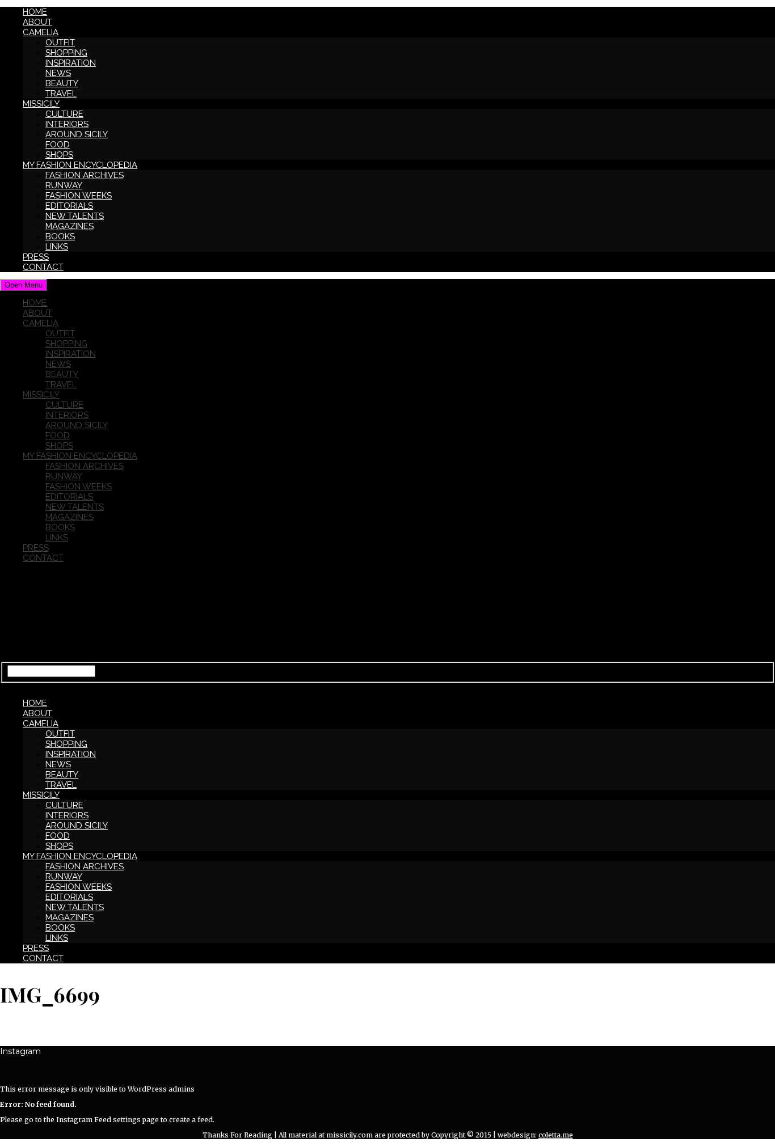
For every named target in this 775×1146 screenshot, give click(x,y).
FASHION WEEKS (78, 196)
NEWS (58, 73)
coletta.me (555, 1135)
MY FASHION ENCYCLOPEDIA (80, 165)
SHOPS (59, 155)
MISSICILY (41, 104)
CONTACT (43, 267)
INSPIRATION (70, 63)
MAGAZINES (69, 226)
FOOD (57, 144)
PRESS (36, 257)
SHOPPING (66, 53)
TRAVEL (61, 93)
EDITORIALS (69, 206)
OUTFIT (60, 42)
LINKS (56, 247)
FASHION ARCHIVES (84, 175)
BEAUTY (61, 83)
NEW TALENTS (74, 216)
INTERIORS (67, 124)
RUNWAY (63, 185)
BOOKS (60, 236)
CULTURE (64, 114)
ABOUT (37, 22)
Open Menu (24, 285)
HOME (35, 12)
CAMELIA (40, 32)
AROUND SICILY (76, 134)
